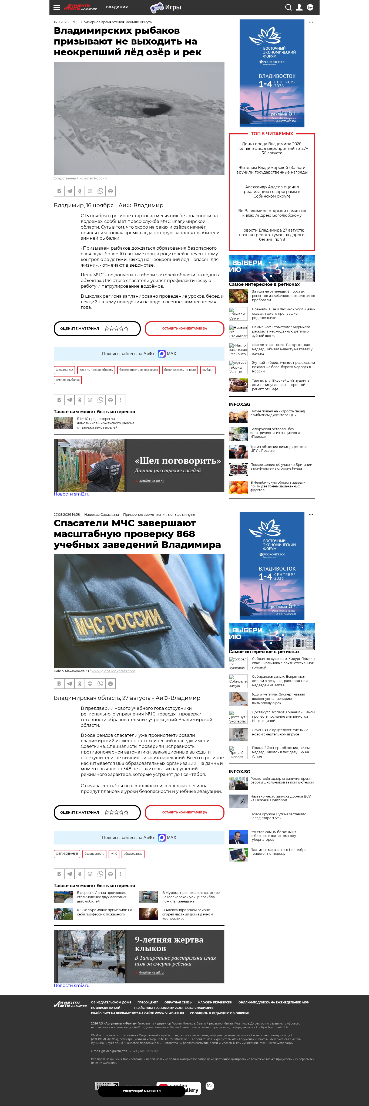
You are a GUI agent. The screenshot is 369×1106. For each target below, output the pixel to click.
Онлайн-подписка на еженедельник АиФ (274, 1002)
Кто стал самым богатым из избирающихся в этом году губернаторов (273, 836)
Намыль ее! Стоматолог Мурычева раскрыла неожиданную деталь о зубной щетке (281, 331)
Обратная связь (178, 1002)
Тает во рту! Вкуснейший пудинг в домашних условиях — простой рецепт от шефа (281, 384)
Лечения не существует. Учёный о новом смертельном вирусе (280, 732)
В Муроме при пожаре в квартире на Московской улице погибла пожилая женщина (191, 897)
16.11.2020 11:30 (65, 22)
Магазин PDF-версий (215, 1002)
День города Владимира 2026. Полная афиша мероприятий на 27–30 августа (272, 148)
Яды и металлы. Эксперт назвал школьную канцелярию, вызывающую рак (278, 698)
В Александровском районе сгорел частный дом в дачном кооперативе (187, 914)
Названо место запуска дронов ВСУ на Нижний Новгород (280, 798)
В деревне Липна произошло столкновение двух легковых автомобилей (101, 897)
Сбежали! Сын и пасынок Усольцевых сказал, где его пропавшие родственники (283, 313)
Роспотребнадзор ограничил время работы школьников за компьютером (282, 780)
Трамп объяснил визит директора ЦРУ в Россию (278, 449)
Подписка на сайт (106, 1008)
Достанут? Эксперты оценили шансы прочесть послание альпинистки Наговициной (283, 716)
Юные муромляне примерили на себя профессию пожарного (104, 912)
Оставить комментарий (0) (184, 328)
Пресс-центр (147, 1002)
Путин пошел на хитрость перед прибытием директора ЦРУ (277, 413)
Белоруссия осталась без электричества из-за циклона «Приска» (275, 433)
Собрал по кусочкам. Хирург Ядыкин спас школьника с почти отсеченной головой (283, 663)
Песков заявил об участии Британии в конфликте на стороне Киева (281, 466)
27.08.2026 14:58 (67, 515)
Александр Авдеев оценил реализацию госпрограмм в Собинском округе (272, 192)
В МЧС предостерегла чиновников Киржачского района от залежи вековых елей (105, 423)
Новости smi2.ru (72, 494)
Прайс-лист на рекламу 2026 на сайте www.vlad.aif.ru (137, 1013)
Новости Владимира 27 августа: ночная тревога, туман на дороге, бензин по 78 (272, 235)
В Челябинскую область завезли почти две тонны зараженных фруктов (278, 486)
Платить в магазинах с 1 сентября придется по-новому (278, 852)
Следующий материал (142, 1091)
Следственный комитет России (80, 178)
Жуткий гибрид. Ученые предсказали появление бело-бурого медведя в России (283, 367)
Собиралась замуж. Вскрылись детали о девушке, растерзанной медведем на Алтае (280, 680)
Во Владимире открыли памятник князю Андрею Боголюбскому (272, 213)
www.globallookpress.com (113, 671)
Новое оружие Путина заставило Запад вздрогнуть (278, 816)
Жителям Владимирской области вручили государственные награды (272, 170)
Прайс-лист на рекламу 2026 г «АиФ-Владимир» (174, 1008)
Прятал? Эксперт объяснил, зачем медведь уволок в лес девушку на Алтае (281, 752)
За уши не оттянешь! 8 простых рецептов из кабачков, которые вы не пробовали (283, 295)
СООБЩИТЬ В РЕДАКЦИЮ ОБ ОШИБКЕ (219, 1013)
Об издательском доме (111, 1002)
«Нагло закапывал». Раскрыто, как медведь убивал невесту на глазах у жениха (282, 349)
